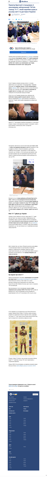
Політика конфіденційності (28, 398)
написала (35, 222)
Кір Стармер (29, 56)
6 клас (25, 436)
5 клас (10, 436)
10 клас (25, 425)
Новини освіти (12, 413)
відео (20, 98)
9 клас (10, 425)
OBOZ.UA (11, 406)
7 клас (10, 423)
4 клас (25, 420)
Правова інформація (12, 398)
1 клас (10, 418)
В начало (35, 394)
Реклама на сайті (12, 400)
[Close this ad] (46, 475)
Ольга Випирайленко (16, 14)
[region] (23, 73)
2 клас (25, 418)
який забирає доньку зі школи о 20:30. (26, 365)
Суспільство (11, 410)
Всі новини (26, 410)
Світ (10, 408)
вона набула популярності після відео (26, 279)
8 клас (25, 423)
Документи (25, 400)
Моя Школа (23, 14)
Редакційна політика (12, 402)
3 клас (10, 420)
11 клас (10, 427)
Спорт (25, 408)
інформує (14, 88)
